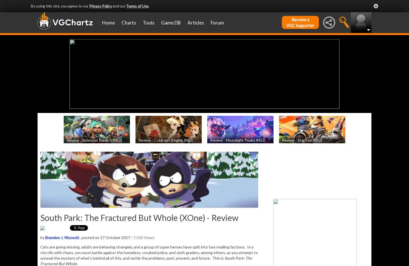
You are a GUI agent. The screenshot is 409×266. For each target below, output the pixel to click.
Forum (217, 23)
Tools (148, 23)
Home (108, 23)
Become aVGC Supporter (300, 22)
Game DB (171, 23)
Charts (129, 23)
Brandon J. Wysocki (62, 237)
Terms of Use (137, 6)
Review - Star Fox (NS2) (302, 139)
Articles (196, 23)
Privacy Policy (100, 6)
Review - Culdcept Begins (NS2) (165, 139)
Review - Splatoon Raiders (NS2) (94, 139)
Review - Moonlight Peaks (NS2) (237, 139)
